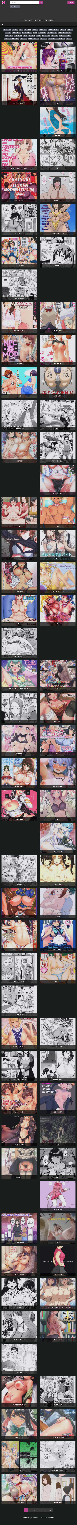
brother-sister (65, 32)
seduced (42, 32)
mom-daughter (65, 35)
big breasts (26, 32)
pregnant (16, 32)
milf (21, 29)
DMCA (42, 1518)
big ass (54, 35)
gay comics (38, 20)
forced (8, 32)
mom (35, 32)
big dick (32, 35)
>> (50, 1510)
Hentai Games (49, 20)
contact (26, 1518)
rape (39, 35)
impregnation (53, 29)
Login (71, 3)
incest (15, 29)
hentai (63, 29)
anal (25, 35)
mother (28, 29)
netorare (9, 35)
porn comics (27, 20)
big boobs (46, 35)
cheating (42, 29)
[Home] (2, 24)
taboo (69, 29)
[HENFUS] (5, 2)
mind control (33, 38)
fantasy (23, 38)
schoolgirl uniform (57, 38)
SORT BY (14, 6)
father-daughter (11, 38)
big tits (44, 38)
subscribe (35, 1518)
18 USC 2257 (50, 1518)
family (34, 29)
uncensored (52, 32)
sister (68, 38)
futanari (18, 35)
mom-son (7, 29)
